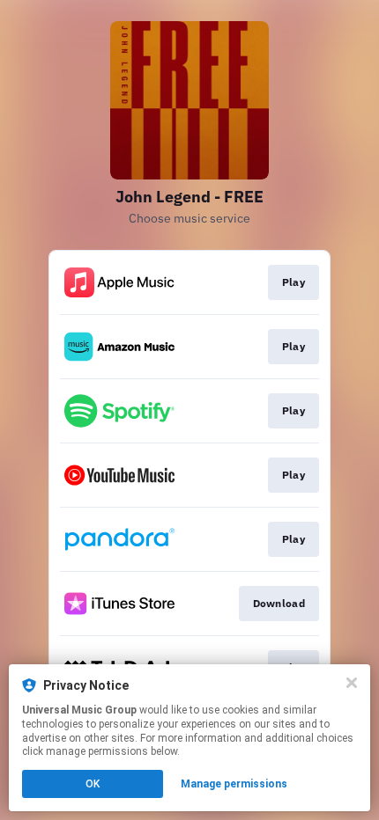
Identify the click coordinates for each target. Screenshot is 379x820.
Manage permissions (234, 784)
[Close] (352, 683)
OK (92, 784)
